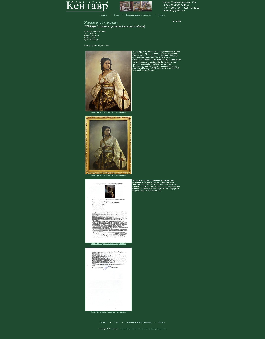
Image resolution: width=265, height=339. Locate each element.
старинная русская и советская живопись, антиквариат (143, 329)
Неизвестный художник (101, 22)
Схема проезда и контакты (139, 15)
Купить (161, 15)
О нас (116, 15)
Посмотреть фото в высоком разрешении (108, 112)
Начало (103, 15)
